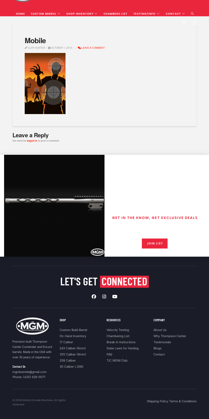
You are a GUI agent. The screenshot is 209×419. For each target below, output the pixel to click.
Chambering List (118, 336)
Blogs (157, 348)
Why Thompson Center (169, 336)
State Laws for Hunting (123, 348)
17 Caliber (66, 342)
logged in (32, 140)
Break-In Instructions (121, 342)
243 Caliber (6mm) (73, 348)
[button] (192, 13)
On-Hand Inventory (73, 336)
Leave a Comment (93, 47)
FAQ (109, 354)
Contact (159, 354)
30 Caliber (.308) (71, 366)
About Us (160, 330)
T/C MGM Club (117, 360)
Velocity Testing (118, 330)
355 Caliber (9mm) (73, 354)
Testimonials (162, 342)
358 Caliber (68, 360)
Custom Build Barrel (73, 330)
